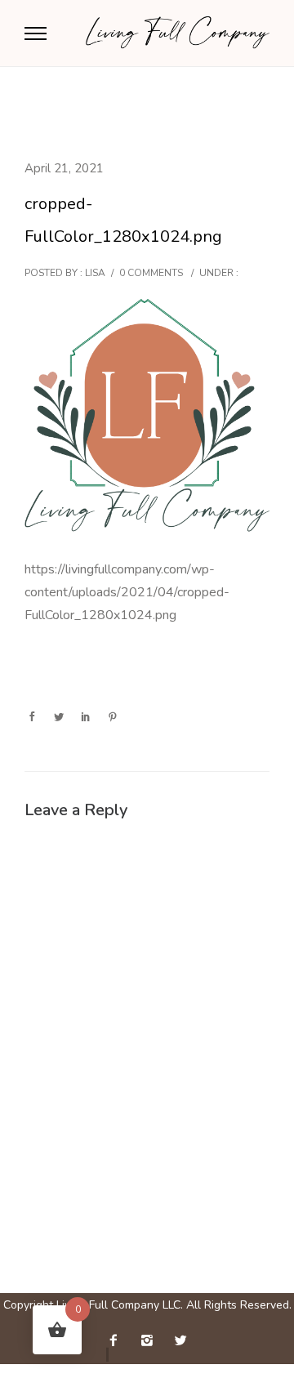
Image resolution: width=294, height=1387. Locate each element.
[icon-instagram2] (151, 1341)
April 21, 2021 (64, 168)
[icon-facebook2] (117, 1341)
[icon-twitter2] (180, 1341)
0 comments (151, 272)
